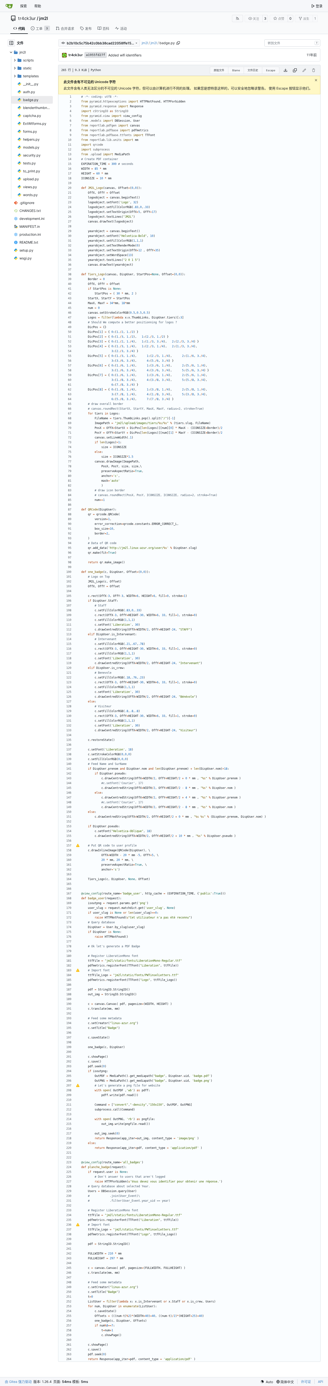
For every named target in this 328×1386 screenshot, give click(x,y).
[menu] (266, 1382)
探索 (23, 6)
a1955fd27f (95, 55)
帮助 (37, 6)
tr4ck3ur (27, 18)
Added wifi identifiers (124, 55)
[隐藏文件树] (11, 43)
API (320, 1382)
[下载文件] (285, 70)
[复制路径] (178, 43)
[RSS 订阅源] (237, 18)
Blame (236, 70)
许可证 (306, 1382)
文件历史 (253, 70)
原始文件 (219, 70)
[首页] (9, 6)
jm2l (43, 18)
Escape (270, 70)
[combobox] (292, 43)
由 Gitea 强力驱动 (18, 1382)
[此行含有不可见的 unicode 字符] (77, 845)
